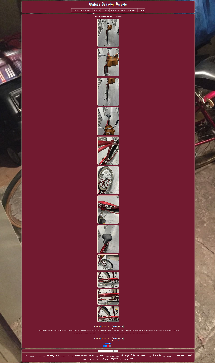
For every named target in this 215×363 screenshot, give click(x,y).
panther (169, 356)
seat (91, 355)
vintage (125, 355)
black (150, 356)
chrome (32, 356)
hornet (97, 359)
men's (126, 359)
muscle (84, 356)
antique (63, 356)
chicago (107, 356)
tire (72, 356)
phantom (85, 359)
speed (189, 355)
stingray (52, 355)
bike (133, 355)
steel (106, 359)
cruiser (180, 355)
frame (77, 356)
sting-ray (112, 356)
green (97, 356)
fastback (92, 359)
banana (38, 356)
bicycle (157, 355)
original (114, 358)
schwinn (142, 355)
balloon (117, 356)
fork (44, 356)
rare (68, 356)
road (102, 359)
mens (121, 359)
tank (102, 356)
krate (132, 358)
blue (174, 356)
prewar (164, 356)
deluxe (27, 356)
